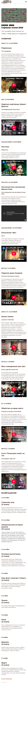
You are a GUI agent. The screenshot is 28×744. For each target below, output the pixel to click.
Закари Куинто (13, 538)
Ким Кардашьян (12, 540)
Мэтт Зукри (21, 540)
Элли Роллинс (19, 532)
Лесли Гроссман (13, 537)
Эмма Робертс (12, 535)
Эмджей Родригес (6, 541)
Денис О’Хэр (5, 537)
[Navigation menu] (26, 1)
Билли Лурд (20, 535)
